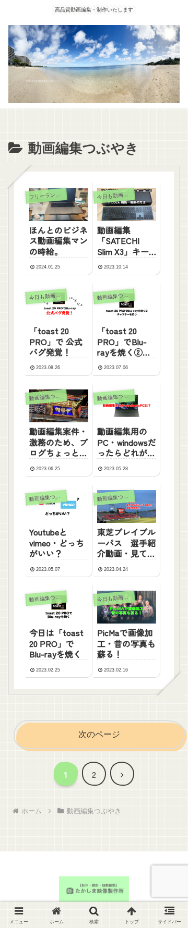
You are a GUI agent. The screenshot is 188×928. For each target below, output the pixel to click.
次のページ (99, 734)
